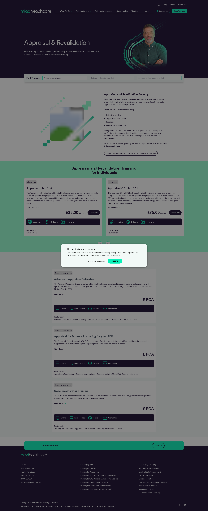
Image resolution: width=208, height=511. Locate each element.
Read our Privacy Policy (111, 255)
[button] (96, 261)
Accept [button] (115, 261)
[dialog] (104, 255)
